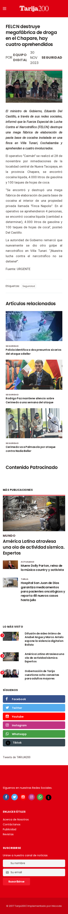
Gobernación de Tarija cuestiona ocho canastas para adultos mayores (42, 674)
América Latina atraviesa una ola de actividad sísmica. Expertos (33, 547)
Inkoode (57, 906)
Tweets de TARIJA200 (16, 757)
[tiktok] (48, 797)
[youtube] (23, 797)
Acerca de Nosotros (16, 819)
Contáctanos (11, 824)
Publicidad (9, 829)
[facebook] (6, 797)
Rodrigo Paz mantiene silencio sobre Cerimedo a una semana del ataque (30, 400)
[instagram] (31, 797)
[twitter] (14, 797)
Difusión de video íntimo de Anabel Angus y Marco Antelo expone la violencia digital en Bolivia (44, 639)
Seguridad (52, 57)
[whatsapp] (40, 797)
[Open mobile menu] (4, 8)
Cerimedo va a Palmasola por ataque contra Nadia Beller (31, 449)
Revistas (8, 834)
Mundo (9, 535)
